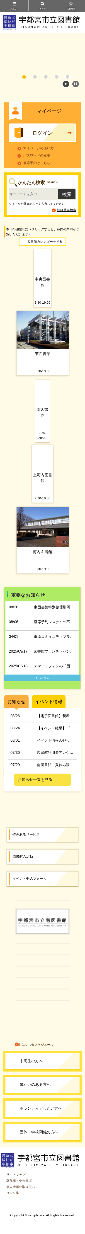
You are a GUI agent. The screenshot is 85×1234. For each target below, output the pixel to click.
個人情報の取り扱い (20, 1187)
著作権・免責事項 (19, 1181)
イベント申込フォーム (29, 879)
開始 (66, 84)
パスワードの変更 (36, 155)
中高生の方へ (31, 1061)
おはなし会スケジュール (36, 1044)
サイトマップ (15, 1174)
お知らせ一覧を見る (35, 779)
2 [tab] (35, 77)
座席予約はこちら (36, 163)
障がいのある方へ (35, 1084)
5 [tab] (67, 77)
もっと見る (42, 678)
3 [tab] (46, 77)
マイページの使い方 (38, 148)
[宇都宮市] (42, 900)
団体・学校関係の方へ (39, 1132)
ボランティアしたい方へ (41, 1108)
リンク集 (12, 1193)
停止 (75, 84)
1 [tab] (24, 77)
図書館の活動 (22, 856)
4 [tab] (56, 77)
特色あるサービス (26, 834)
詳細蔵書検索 (66, 210)
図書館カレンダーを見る (44, 241)
